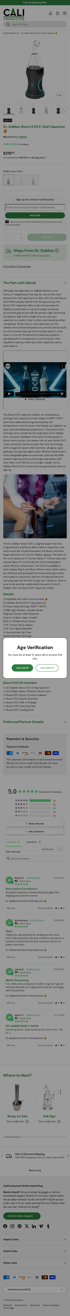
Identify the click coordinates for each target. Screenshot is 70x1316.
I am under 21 (47, 667)
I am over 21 (22, 667)
